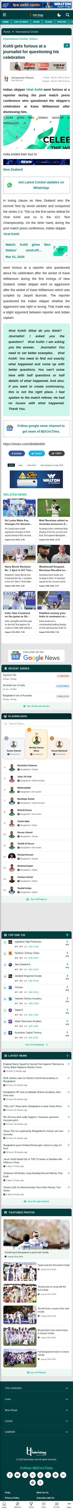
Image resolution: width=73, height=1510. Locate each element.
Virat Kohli (34, 89)
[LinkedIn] (63, 1475)
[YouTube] (17, 1475)
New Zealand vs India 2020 (52, 465)
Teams (48, 22)
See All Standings (34, 1044)
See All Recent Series (38, 706)
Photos (61, 22)
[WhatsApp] (48, 1475)
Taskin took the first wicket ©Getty (54, 1265)
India (20, 465)
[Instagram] (25, 1475)
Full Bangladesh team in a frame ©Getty (53, 1353)
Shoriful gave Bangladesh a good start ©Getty (27, 1252)
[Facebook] (10, 1475)
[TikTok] (40, 1475)
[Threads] (40, 1483)
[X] (33, 1475)
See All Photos (38, 1372)
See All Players (39, 899)
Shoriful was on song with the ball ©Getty (52, 1288)
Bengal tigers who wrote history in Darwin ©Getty (53, 1332)
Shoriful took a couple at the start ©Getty (53, 1310)
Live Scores (21, 22)
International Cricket (27, 31)
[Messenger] (55, 1475)
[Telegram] (33, 1483)
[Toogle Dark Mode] (59, 15)
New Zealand (13, 169)
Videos (33, 38)
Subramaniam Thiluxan (22, 78)
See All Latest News (38, 1201)
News (36, 22)
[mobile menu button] (4, 15)
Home (5, 22)
